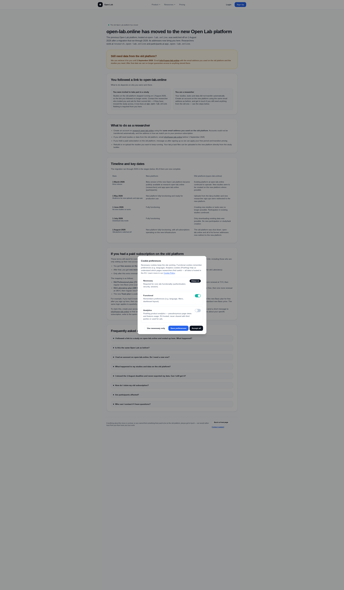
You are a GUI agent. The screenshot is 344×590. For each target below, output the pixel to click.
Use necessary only (156, 328)
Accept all (196, 328)
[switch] (198, 295)
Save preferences (178, 328)
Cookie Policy (169, 273)
